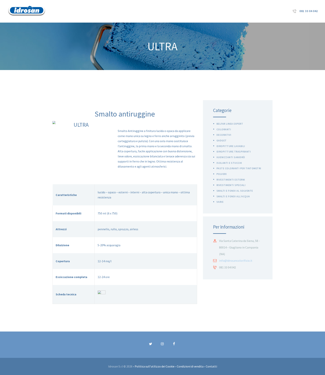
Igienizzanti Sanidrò (230, 157)
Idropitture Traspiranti (233, 151)
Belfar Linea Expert (229, 123)
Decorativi (223, 134)
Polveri (221, 174)
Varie (220, 202)
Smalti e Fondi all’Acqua (233, 196)
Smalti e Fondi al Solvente (234, 190)
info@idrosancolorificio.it (235, 260)
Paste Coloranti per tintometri (238, 168)
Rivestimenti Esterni (230, 179)
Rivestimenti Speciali (231, 185)
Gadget (221, 140)
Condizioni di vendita (190, 366)
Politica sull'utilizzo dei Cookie (155, 366)
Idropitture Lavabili (230, 146)
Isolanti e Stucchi (229, 163)
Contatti (211, 366)
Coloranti (223, 129)
